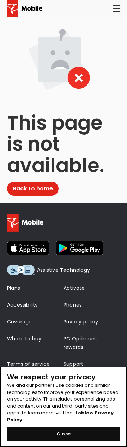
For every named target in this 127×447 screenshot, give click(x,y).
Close (63, 433)
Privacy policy (81, 321)
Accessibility (22, 304)
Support (73, 363)
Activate (74, 287)
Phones (73, 304)
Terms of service (28, 363)
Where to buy (24, 338)
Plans (13, 287)
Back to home (33, 188)
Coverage (19, 321)
